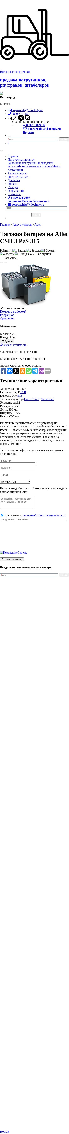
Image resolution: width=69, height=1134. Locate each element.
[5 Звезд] (21, 254)
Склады (13, 187)
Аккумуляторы (17, 173)
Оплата (12, 183)
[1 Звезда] (19, 250)
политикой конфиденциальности (44, 515)
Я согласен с (35, 515)
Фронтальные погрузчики (35, 166)
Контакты (14, 194)
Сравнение (7, 318)
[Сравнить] (5, 262)
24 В (23, 392)
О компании (16, 190)
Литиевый (47, 399)
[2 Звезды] (33, 250)
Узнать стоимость (14, 344)
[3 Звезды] (48, 250)
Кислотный (31, 399)
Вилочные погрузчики (15, 71)
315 (20, 395)
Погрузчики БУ (18, 176)
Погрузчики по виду (21, 159)
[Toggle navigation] (1, 150)
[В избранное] (1, 262)
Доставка (14, 180)
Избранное (7, 315)
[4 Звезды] (7, 254)
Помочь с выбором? (13, 311)
